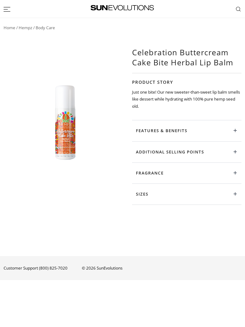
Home (9, 27)
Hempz (25, 27)
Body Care (45, 27)
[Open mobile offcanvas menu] (7, 8)
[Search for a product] (238, 8)
